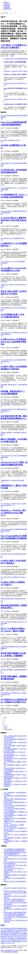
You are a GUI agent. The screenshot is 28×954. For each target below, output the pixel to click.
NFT (2, 118)
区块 (21, 939)
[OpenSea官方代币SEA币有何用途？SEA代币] (15, 85)
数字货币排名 (11, 931)
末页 (5, 727)
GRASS (10, 943)
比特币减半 (4, 938)
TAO (22, 936)
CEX (3, 939)
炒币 (24, 935)
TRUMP (7, 936)
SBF (2, 935)
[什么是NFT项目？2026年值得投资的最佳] (15, 58)
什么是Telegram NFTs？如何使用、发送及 (15, 104)
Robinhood (20, 935)
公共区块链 (10, 938)
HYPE (11, 936)
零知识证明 (14, 933)
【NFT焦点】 (6, 45)
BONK (19, 936)
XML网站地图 (13, 952)
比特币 (2, 928)
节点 (25, 936)
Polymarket (8, 939)
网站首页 (6, 2)
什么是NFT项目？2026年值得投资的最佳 (15, 62)
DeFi (16, 930)
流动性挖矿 (4, 941)
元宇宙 (20, 930)
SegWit (9, 933)
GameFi (5, 930)
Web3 (19, 933)
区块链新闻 (7, 7)
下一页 (5, 726)
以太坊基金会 (13, 935)
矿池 (18, 939)
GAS (22, 941)
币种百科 (9, 930)
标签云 (3, 925)
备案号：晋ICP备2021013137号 (9, 950)
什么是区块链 (17, 938)
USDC (15, 936)
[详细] (12, 55)
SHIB (3, 936)
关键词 (5, 931)
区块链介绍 (7, 4)
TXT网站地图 (6, 952)
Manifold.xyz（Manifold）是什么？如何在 (15, 74)
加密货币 (17, 931)
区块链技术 (7, 5)
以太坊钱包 (24, 933)
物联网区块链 (7, 8)
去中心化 (24, 939)
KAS (6, 943)
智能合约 (18, 941)
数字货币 (13, 928)
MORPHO (13, 939)
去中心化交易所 (11, 941)
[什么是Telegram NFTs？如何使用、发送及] (15, 101)
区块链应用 (4, 933)
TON (13, 943)
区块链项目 (6, 935)
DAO (24, 931)
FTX (22, 931)
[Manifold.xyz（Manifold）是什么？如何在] (15, 71)
